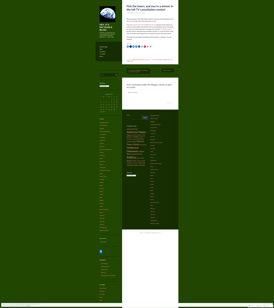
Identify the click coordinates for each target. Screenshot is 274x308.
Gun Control (102, 161)
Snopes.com (103, 272)
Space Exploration (104, 209)
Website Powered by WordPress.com (150, 232)
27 (106, 109)
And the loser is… (167, 70)
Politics (101, 191)
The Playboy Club (165, 29)
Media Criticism (103, 176)
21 (109, 107)
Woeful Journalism (104, 230)
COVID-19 (102, 140)
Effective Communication (106, 149)
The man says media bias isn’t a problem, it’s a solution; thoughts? (138, 71)
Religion (102, 200)
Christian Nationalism (105, 131)
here (158, 31)
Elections (102, 152)
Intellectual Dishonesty (105, 170)
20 (106, 107)
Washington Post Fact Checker (108, 275)
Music (101, 185)
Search (128, 114)
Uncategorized (103, 227)
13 (106, 104)
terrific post (153, 25)
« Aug (101, 111)
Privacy (101, 194)
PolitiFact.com (104, 269)
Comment (169, 102)
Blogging (102, 128)
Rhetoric (102, 203)
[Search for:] (109, 75)
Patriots (102, 188)
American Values (103, 125)
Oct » (104, 111)
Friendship (102, 155)
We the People (103, 47)
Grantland (134, 25)
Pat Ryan (142, 12)
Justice (101, 173)
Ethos (101, 49)
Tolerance (102, 224)
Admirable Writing (136, 59)
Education (102, 146)
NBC (169, 59)
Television (147, 59)
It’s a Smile (102, 54)
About (101, 56)
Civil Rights (102, 137)
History (101, 164)
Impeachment (103, 167)
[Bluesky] (101, 251)
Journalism (102, 51)
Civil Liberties (103, 134)
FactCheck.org (104, 263)
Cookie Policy (28, 305)
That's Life (102, 221)
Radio (101, 197)
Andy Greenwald (141, 25)
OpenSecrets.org (105, 266)
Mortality (102, 179)
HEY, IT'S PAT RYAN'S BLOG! (106, 27)
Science (101, 206)
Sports (101, 212)
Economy (102, 143)
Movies (101, 182)
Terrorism (102, 218)
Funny (143, 59)
